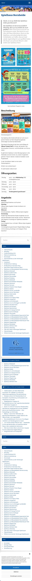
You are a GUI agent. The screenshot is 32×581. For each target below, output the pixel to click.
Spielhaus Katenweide (10, 294)
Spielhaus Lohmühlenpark (11, 301)
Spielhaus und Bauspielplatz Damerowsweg (16, 269)
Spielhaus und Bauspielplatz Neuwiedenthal (16, 319)
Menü (3, 3)
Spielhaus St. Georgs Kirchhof (12, 310)
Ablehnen (16, 571)
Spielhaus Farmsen (9, 285)
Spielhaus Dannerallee (10, 276)
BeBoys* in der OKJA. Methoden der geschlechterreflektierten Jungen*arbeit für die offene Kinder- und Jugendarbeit (14, 415)
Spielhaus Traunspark (9, 313)
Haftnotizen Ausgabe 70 (10, 405)
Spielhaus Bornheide (9, 274)
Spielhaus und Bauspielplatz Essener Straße (15, 317)
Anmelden (7, 543)
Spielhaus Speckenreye (10, 308)
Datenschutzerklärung (17, 579)
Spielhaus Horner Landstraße (12, 290)
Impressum (24, 579)
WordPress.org (8, 548)
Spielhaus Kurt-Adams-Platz (11, 297)
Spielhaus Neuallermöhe (10, 304)
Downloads (7, 257)
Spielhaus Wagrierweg (10, 322)
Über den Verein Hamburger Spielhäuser (15, 329)
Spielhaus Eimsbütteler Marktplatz (13, 281)
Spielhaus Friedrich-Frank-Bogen (13, 287)
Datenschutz (20, 353)
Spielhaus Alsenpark (9, 271)
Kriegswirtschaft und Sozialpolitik (13, 431)
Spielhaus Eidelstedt (9, 280)
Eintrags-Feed (7, 545)
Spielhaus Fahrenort (9, 283)
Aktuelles (6, 251)
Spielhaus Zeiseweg (9, 327)
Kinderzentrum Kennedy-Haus (12, 265)
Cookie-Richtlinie (8, 579)
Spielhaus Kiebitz (8, 296)
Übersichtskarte (8, 249)
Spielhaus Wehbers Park (10, 326)
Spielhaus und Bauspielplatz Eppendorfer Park (16, 315)
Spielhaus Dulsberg (9, 278)
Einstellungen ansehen (16, 576)
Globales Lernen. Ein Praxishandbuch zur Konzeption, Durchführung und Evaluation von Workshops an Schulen (14, 397)
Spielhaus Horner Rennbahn (11, 292)
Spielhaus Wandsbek (9, 324)
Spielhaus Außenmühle (10, 272)
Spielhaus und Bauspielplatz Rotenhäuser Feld (16, 320)
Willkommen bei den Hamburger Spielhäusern (16, 333)
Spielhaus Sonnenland (10, 306)
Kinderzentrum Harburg (10, 264)
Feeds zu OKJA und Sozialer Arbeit (15, 387)
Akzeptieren (16, 567)
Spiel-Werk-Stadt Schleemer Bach (13, 267)
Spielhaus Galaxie (9, 288)
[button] (29, 554)
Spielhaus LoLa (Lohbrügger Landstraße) (15, 303)
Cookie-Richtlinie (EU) (10, 253)
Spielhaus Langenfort (10, 299)
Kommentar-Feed (9, 546)
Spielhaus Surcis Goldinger (11, 311)
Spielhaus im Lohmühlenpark (12, 371)
